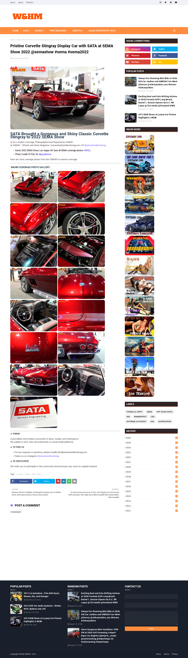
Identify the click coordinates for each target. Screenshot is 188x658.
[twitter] (165, 2)
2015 (152, 491)
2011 (152, 511)
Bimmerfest (140, 416)
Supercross (164, 421)
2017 (152, 481)
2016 (152, 486)
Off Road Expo (165, 412)
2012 (152, 506)
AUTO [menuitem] (25, 30)
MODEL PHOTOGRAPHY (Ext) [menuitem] (102, 30)
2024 (152, 447)
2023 (152, 452)
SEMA (27, 474)
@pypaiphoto (45, 154)
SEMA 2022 (21, 40)
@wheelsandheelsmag (95, 145)
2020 (152, 467)
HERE (86, 150)
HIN (152, 421)
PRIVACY (29, 2)
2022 (152, 457)
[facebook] (165, 55)
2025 (152, 443)
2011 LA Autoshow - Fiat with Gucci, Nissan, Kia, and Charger (42, 595)
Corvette (19, 474)
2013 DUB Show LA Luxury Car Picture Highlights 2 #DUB (157, 116)
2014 (152, 496)
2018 (152, 477)
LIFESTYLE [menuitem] (77, 30)
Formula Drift (135, 412)
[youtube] (176, 2)
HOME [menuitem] (15, 30)
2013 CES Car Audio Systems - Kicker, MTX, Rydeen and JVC (42, 607)
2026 (152, 438)
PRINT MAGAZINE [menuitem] (58, 30)
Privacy (175, 654)
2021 (152, 462)
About (20, 2)
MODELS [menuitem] (39, 30)
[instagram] (160, 2)
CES (153, 416)
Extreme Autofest (136, 421)
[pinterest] (171, 2)
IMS (128, 416)
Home (12, 2)
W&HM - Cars (30, 654)
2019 (152, 472)
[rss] (165, 61)
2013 (152, 501)
